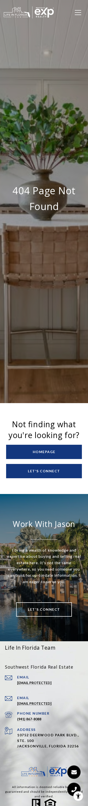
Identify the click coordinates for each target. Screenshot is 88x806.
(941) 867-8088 (29, 719)
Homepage (44, 452)
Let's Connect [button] (44, 471)
